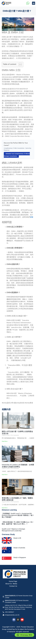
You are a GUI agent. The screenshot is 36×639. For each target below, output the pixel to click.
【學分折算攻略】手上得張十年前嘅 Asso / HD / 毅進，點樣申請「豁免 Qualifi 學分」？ (17, 523)
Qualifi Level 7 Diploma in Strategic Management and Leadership (13, 530)
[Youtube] (22, 620)
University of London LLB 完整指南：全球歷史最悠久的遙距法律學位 (18, 466)
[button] (33, 3)
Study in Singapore (19, 557)
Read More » (5, 441)
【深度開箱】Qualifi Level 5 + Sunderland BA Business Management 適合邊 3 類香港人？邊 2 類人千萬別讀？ (18, 515)
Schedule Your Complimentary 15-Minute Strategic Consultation (17, 155)
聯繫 (31, 217)
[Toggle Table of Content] (19, 64)
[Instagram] (18, 620)
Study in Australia (19, 548)
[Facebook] (14, 620)
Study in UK (17, 538)
